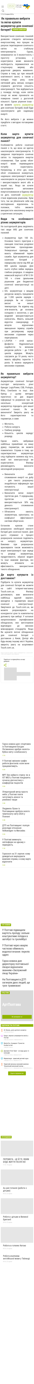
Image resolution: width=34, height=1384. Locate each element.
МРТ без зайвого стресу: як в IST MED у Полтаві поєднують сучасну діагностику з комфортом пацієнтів (16, 779)
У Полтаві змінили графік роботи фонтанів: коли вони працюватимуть (15, 763)
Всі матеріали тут (17, 1017)
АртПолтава (11, 1004)
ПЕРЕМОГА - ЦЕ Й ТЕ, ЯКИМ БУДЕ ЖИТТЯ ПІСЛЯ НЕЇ (16, 1160)
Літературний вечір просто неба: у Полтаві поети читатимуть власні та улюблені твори (15, 795)
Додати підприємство (17, 1073)
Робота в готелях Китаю (14, 1245)
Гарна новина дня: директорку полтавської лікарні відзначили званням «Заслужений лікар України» (15, 967)
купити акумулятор (23, 104)
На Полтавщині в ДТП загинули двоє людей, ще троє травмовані (16, 982)
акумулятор (27, 194)
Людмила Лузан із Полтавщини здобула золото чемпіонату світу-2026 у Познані (16, 812)
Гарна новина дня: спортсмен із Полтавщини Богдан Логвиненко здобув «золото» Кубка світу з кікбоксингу (16, 748)
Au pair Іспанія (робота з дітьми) (15, 1189)
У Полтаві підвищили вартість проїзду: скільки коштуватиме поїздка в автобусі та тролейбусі (15, 934)
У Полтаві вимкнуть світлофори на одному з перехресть (13, 842)
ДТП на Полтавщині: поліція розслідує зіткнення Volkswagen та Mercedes (15, 828)
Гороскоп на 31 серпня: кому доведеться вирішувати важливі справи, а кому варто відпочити (16, 857)
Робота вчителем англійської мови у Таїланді (16, 1257)
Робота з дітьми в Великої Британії (15, 1218)
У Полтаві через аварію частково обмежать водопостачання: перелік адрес (16, 950)
